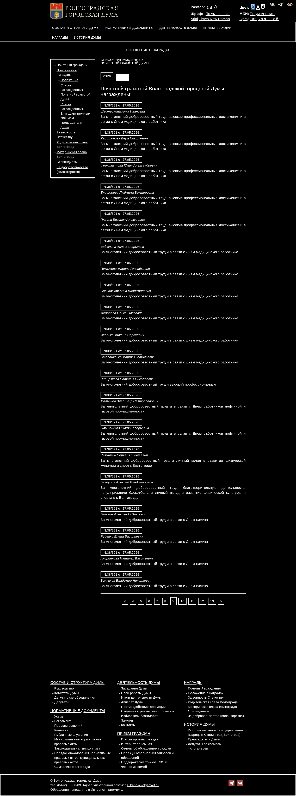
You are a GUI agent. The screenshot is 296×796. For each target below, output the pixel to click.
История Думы (87, 37)
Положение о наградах (206, 693)
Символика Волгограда (72, 767)
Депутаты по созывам (204, 744)
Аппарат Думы (132, 702)
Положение (69, 80)
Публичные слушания (71, 734)
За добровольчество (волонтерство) (216, 716)
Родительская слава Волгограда (213, 702)
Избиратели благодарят (139, 716)
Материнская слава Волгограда (212, 707)
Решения (61, 730)
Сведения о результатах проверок (147, 711)
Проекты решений (68, 725)
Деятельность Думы (178, 28)
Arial (194, 19)
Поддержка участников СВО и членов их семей (144, 764)
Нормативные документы (129, 28)
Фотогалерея (198, 748)
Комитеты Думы (66, 693)
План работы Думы (136, 693)
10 (182, 601)
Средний (248, 19)
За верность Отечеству (206, 697)
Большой (268, 19)
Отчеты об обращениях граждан (146, 748)
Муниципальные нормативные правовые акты (78, 742)
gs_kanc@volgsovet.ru (142, 785)
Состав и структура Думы (75, 28)
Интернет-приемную (106, 789)
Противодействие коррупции (143, 707)
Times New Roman (214, 19)
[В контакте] (240, 783)
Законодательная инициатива (77, 748)
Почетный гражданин (73, 65)
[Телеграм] (232, 783)
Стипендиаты (67, 162)
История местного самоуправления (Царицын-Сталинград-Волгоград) (215, 732)
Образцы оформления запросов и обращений (147, 755)
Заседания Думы (134, 688)
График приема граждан (139, 739)
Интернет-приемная (136, 744)
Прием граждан (217, 28)
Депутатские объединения (74, 697)
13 (212, 601)
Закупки (127, 720)
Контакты (128, 725)
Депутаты (61, 702)
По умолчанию (218, 14)
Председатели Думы (204, 739)
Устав (58, 716)
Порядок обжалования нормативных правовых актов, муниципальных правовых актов (82, 757)
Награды (60, 37)
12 (202, 601)
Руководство (64, 688)
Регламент (62, 721)
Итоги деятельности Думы (141, 697)
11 (192, 601)
